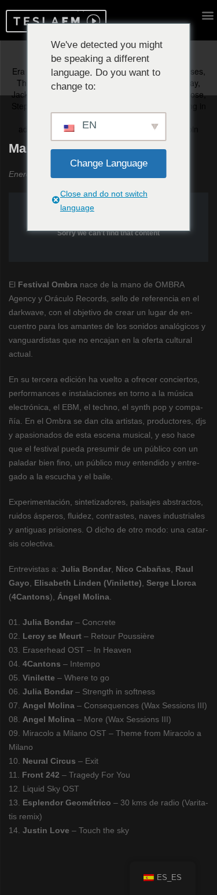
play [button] (92, 21)
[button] (45, 21)
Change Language (109, 163)
